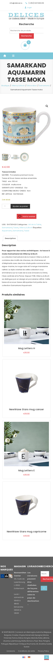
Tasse (15, 227)
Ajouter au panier (20, 206)
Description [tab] (10, 238)
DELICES (26, 14)
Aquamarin (7, 230)
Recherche (26, 36)
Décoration (32, 85)
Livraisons (11, 651)
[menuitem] (23, 657)
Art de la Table (34, 224)
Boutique (5, 85)
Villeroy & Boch (18, 85)
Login (29, 7)
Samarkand (44, 85)
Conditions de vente (26, 651)
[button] (46, 106)
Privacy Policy (43, 651)
